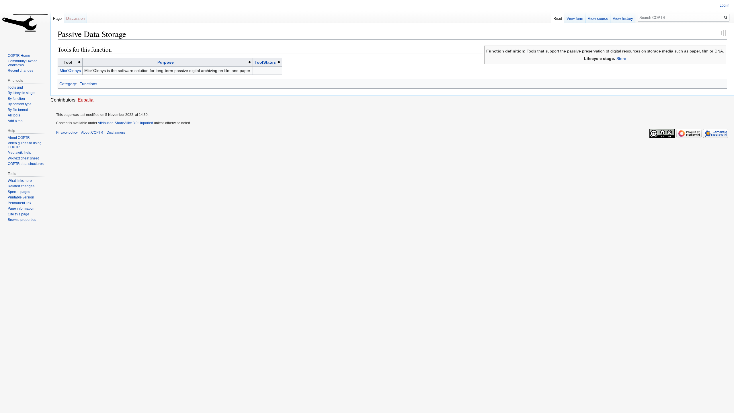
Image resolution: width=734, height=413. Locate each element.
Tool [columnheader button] (68, 62)
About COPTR (19, 138)
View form (575, 18)
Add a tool (16, 121)
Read (557, 18)
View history (623, 18)
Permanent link (19, 203)
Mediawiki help (19, 153)
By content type (20, 104)
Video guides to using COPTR (25, 145)
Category (67, 83)
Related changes (21, 186)
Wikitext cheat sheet (23, 158)
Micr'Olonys (70, 70)
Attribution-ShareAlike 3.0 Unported (125, 123)
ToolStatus (265, 62)
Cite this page (18, 214)
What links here (20, 181)
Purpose (165, 62)
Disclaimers (116, 132)
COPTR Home (19, 56)
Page (57, 18)
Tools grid (15, 87)
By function (16, 99)
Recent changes (20, 71)
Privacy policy (67, 132)
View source (598, 18)
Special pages (19, 192)
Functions (88, 83)
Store (621, 58)
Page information (21, 208)
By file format (18, 110)
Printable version (21, 197)
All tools (14, 115)
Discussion (75, 18)
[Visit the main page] (25, 23)
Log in (724, 5)
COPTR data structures (26, 164)
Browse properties (22, 220)
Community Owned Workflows (23, 63)
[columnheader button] (168, 62)
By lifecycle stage (21, 93)
